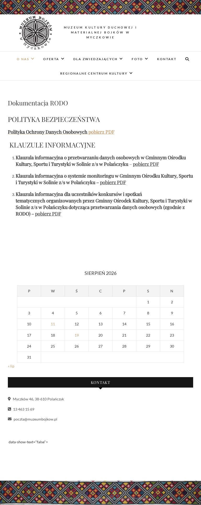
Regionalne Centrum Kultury (93, 73)
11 (53, 324)
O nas (23, 59)
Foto (137, 59)
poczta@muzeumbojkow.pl (35, 419)
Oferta (51, 59)
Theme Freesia (98, 498)
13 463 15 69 (23, 409)
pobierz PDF (146, 164)
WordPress (140, 498)
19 (77, 335)
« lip (11, 366)
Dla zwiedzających (95, 59)
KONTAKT (166, 59)
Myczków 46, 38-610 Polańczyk (38, 399)
